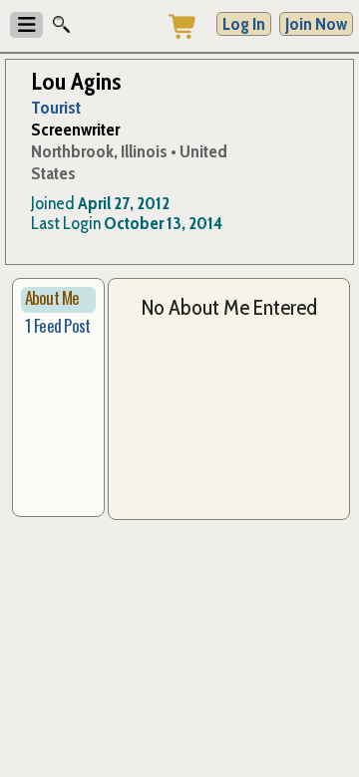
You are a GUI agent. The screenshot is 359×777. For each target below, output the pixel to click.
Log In (243, 24)
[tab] (59, 300)
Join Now (316, 24)
